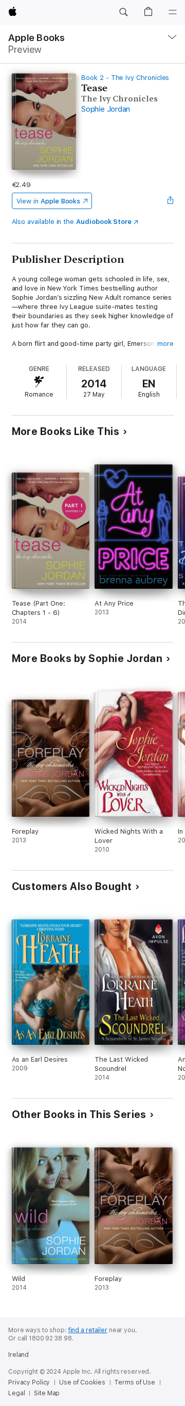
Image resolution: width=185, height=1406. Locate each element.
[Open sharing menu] (170, 201)
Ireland (18, 1354)
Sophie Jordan (105, 109)
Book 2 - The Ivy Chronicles (125, 77)
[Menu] (172, 12)
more (165, 343)
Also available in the (72, 221)
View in (48, 201)
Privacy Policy (29, 1382)
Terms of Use (134, 1382)
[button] (123, 12)
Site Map (47, 1393)
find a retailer (87, 1330)
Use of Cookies (82, 1382)
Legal (16, 1393)
